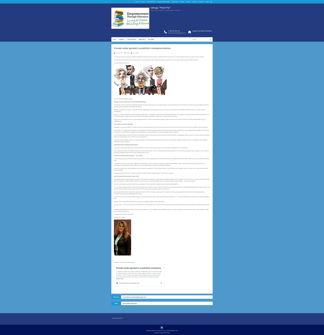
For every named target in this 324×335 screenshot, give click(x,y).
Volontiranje (175, 1)
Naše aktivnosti (151, 1)
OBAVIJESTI (142, 39)
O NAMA (121, 39)
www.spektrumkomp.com (170, 330)
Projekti (182, 1)
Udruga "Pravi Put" (160, 7)
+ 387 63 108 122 (174, 31)
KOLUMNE (151, 39)
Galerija (188, 1)
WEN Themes (166, 332)
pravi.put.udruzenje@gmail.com (176, 33)
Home (136, 1)
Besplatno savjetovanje (163, 1)
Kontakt (201, 1)
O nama (143, 1)
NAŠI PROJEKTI (131, 39)
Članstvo (194, 1)
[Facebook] (211, 2)
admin (128, 53)
